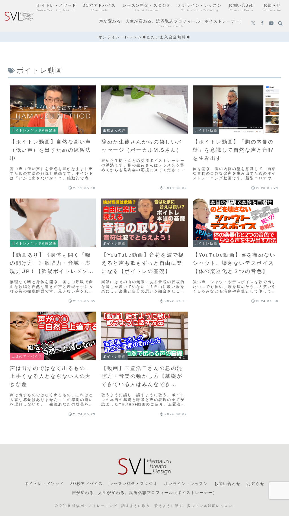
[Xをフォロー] (253, 23)
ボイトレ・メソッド (44, 483)
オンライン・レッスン (186, 483)
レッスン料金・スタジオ (133, 483)
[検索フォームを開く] (280, 23)
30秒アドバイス (86, 483)
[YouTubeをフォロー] (271, 23)
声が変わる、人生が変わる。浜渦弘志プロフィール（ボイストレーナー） (144, 492)
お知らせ (255, 483)
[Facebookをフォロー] (262, 23)
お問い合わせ (227, 483)
